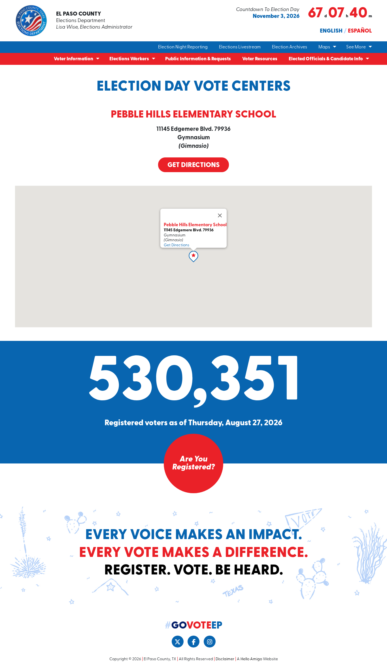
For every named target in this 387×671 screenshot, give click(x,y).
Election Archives (289, 47)
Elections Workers (129, 59)
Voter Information (73, 59)
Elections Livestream (240, 47)
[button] (193, 256)
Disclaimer (225, 659)
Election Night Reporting (183, 47)
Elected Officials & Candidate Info (326, 59)
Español (360, 31)
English (331, 31)
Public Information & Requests (198, 59)
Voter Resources (259, 59)
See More (356, 47)
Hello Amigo (251, 659)
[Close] (220, 215)
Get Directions (193, 165)
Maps (324, 47)
